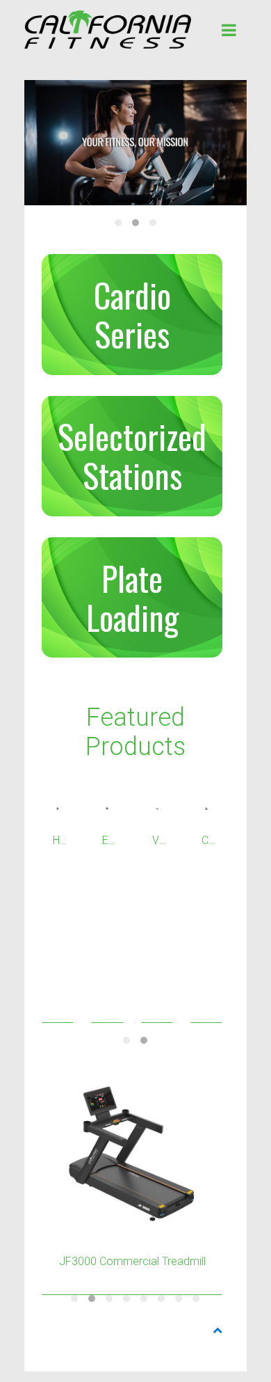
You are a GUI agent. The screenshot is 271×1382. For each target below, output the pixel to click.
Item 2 (135, 222)
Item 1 (118, 222)
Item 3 (152, 222)
